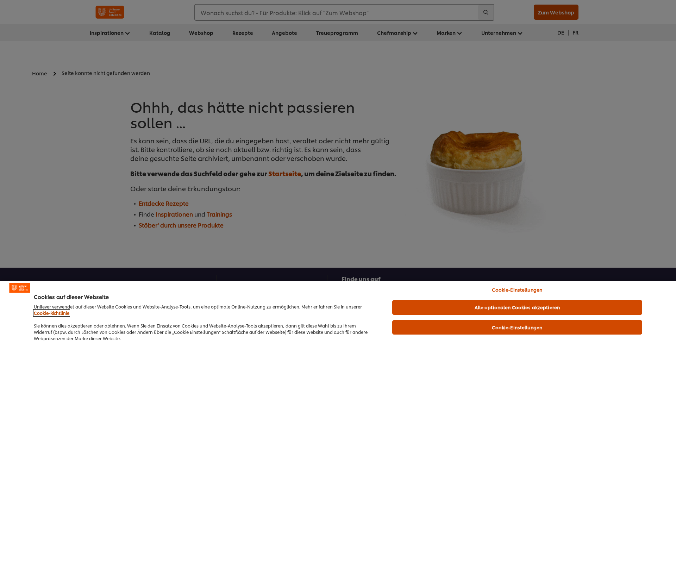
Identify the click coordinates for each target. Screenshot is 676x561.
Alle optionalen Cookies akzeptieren (517, 307)
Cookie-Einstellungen (517, 289)
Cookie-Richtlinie (51, 313)
